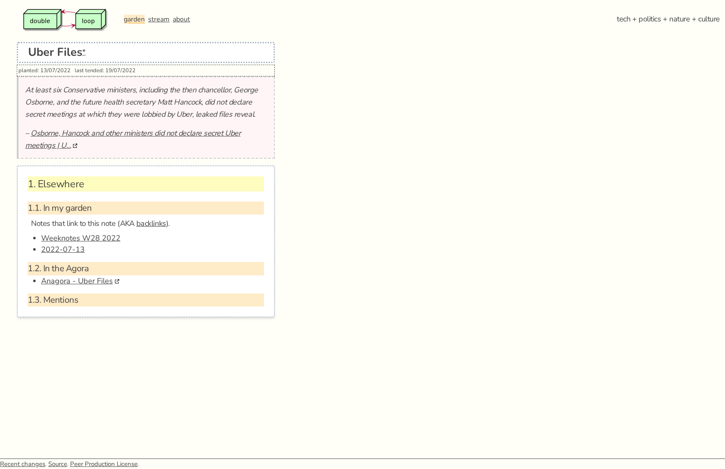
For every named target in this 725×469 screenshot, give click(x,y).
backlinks (151, 223)
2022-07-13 (63, 249)
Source (57, 464)
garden (134, 19)
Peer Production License (104, 464)
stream (159, 19)
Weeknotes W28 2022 (80, 238)
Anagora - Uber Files (77, 281)
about (181, 19)
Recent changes (22, 464)
